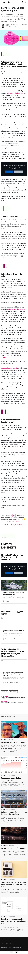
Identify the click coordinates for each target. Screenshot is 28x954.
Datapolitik (8, 943)
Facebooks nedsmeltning (11, 778)
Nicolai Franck (10, 26)
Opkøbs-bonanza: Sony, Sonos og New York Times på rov (14, 813)
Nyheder (5, 691)
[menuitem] (2, 943)
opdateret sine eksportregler (16, 309)
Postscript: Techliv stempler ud (13, 742)
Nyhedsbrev (13, 691)
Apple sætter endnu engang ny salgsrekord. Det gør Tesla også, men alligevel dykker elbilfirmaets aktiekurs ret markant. (13, 891)
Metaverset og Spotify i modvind (13, 848)
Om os (2, 943)
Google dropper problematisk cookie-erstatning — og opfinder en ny (13, 921)
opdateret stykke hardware (14, 93)
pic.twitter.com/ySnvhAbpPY (13, 521)
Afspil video (9, 171)
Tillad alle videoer (18, 171)
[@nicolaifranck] (15, 27)
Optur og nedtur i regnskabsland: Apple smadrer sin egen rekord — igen (13, 884)
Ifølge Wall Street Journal (9, 368)
